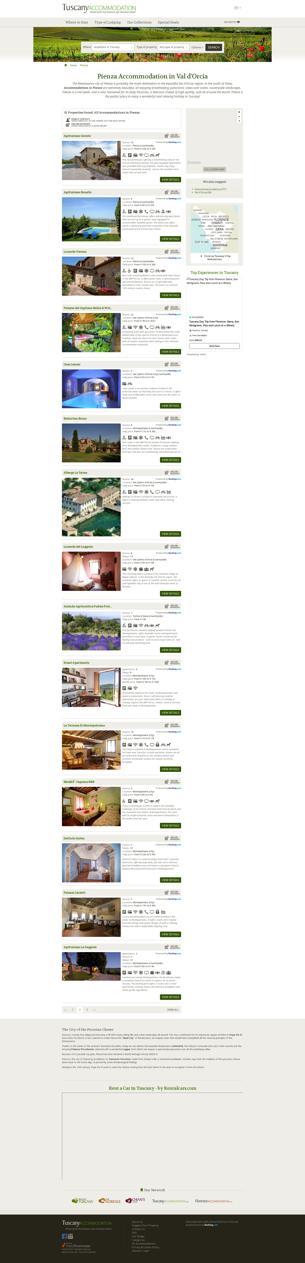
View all (173, 1009)
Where (87, 47)
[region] (214, 136)
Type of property (146, 47)
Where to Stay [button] (76, 22)
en (236, 7)
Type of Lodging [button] (108, 22)
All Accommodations (144, 1243)
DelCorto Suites (74, 838)
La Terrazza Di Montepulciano (84, 725)
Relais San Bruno (75, 418)
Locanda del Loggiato (78, 546)
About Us (137, 1222)
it (240, 7)
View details (170, 179)
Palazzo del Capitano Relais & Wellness (89, 308)
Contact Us (138, 1229)
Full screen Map (214, 169)
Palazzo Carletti (74, 892)
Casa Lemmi (72, 364)
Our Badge (138, 1236)
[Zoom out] (239, 116)
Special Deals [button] (168, 22)
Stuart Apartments (76, 663)
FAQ (134, 1232)
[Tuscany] (65, 65)
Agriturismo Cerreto (77, 136)
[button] (232, 22)
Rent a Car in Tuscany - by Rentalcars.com (152, 1088)
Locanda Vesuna (75, 251)
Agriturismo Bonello (77, 192)
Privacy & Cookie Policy (145, 1247)
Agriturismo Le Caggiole (80, 947)
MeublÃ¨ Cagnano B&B (79, 782)
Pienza (84, 65)
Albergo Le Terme (75, 472)
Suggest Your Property (145, 1225)
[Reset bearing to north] (239, 121)
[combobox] (113, 47)
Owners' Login (140, 1251)
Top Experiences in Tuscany (214, 272)
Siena (73, 65)
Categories (138, 1240)
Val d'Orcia (201, 192)
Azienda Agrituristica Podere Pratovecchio (89, 606)
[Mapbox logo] (194, 162)
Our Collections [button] (139, 22)
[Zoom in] (239, 112)
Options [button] (197, 47)
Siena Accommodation (207, 189)
